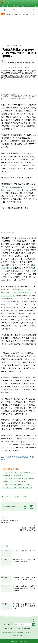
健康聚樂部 (13, 632)
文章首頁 (15, 635)
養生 (8, 6)
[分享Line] (14, 9)
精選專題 (20, 632)
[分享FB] (5, 9)
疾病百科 (27, 632)
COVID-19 (29, 153)
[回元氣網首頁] (6, 2)
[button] (35, 6)
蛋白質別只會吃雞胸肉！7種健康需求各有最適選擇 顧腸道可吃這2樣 (20, 14)
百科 (28, 6)
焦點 (2, 6)
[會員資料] (33, 2)
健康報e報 (9, 624)
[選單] (36, 2)
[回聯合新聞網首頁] (2, 2)
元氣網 (7, 46)
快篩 (25, 497)
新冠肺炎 (12, 46)
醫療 (22, 6)
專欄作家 (22, 635)
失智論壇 (16, 6)
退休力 (34, 632)
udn (2, 46)
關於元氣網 (5, 632)
